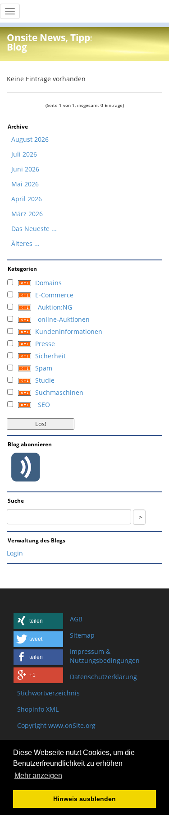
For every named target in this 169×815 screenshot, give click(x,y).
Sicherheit (50, 356)
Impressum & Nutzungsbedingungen (105, 656)
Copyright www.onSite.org (56, 725)
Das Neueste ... (34, 228)
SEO (44, 404)
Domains (48, 282)
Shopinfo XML (38, 709)
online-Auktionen (64, 319)
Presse (45, 343)
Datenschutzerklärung (103, 676)
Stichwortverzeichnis (48, 693)
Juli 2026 (24, 154)
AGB (76, 619)
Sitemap (82, 635)
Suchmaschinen (59, 392)
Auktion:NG (55, 307)
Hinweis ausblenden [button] (84, 798)
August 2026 (30, 139)
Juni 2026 (25, 169)
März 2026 (27, 213)
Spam (43, 368)
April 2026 (26, 198)
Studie (45, 380)
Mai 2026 (25, 184)
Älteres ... (25, 243)
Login (15, 553)
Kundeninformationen (68, 331)
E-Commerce (54, 295)
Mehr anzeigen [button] (38, 775)
